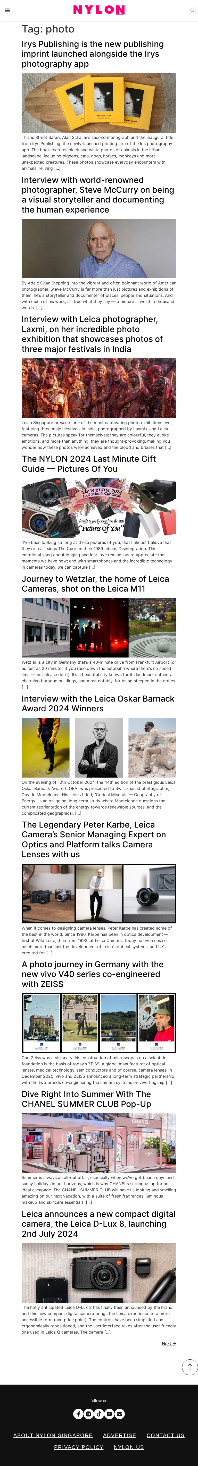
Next (169, 1343)
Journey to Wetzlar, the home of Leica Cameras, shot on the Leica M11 (95, 584)
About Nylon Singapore (53, 1435)
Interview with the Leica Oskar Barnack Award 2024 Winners (98, 703)
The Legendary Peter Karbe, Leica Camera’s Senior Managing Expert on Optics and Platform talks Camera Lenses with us (94, 839)
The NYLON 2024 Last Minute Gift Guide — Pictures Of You (89, 464)
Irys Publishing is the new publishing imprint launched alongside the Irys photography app (93, 54)
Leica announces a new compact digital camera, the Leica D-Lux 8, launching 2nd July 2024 (99, 1224)
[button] (7, 10)
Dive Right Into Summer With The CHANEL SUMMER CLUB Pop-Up (86, 1099)
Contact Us (166, 1435)
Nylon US (129, 1447)
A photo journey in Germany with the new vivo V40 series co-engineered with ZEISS (93, 974)
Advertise (119, 1435)
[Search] (192, 10)
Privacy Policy (79, 1447)
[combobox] (173, 10)
